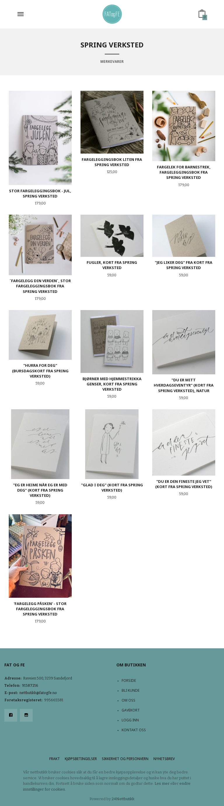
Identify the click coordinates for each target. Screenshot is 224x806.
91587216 (30, 686)
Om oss (128, 700)
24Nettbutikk (123, 799)
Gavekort (131, 710)
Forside (129, 680)
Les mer (162, 783)
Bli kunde (130, 690)
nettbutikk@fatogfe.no (38, 693)
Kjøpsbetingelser (81, 758)
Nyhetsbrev (164, 758)
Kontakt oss (134, 729)
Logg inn (130, 720)
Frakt (54, 758)
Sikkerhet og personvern (125, 758)
